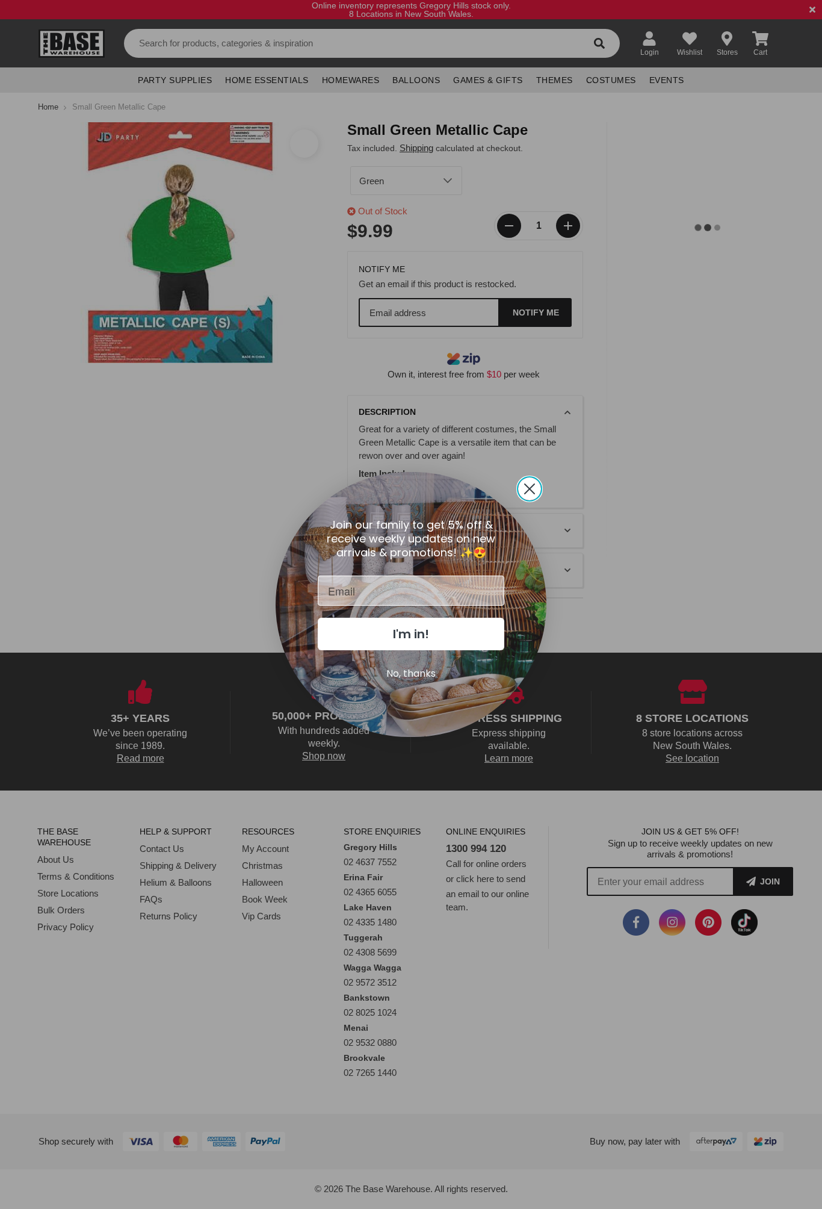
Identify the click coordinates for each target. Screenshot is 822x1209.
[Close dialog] (530, 489)
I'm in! (411, 634)
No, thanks (411, 673)
